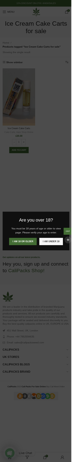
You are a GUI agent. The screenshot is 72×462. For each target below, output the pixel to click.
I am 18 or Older (23, 241)
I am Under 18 (51, 241)
